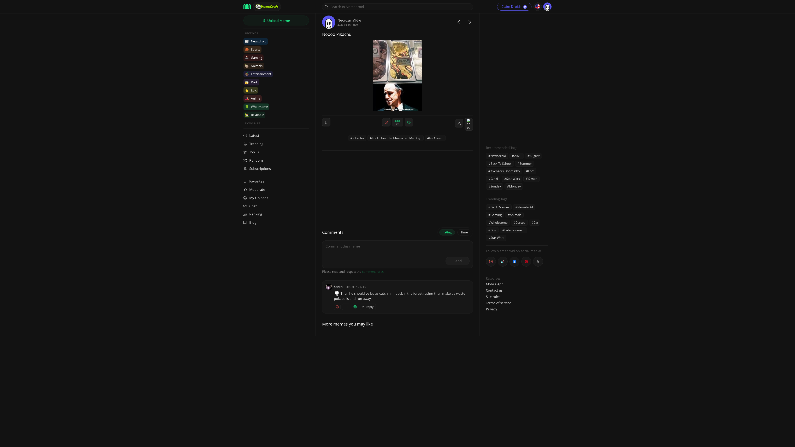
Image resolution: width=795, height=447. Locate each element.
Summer (526, 163)
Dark (251, 82)
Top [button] (252, 152)
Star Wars (513, 179)
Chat (253, 206)
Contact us (494, 290)
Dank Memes (499, 207)
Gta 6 (494, 179)
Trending (256, 143)
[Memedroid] (247, 6)
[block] (469, 124)
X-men (532, 179)
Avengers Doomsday (505, 171)
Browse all (251, 123)
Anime (252, 98)
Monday (515, 186)
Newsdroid (255, 41)
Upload (278, 20)
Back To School (501, 163)
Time (464, 232)
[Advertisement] (517, 78)
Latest (254, 135)
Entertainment (258, 74)
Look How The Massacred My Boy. (396, 138)
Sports (252, 49)
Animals (254, 66)
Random (256, 160)
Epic (251, 90)
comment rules (373, 271)
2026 (518, 156)
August (535, 156)
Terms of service (498, 303)
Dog (493, 230)
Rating (447, 232)
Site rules (493, 296)
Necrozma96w (349, 20)
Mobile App (495, 284)
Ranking (255, 214)
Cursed (520, 222)
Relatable (254, 115)
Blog (252, 222)
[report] (459, 123)
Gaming (253, 57)
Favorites (256, 181)
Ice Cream (436, 138)
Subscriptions (260, 168)
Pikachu (358, 138)
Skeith (338, 287)
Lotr (531, 171)
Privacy (491, 309)
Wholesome (256, 107)
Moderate (257, 189)
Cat (536, 222)
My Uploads (258, 197)
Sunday (495, 186)
